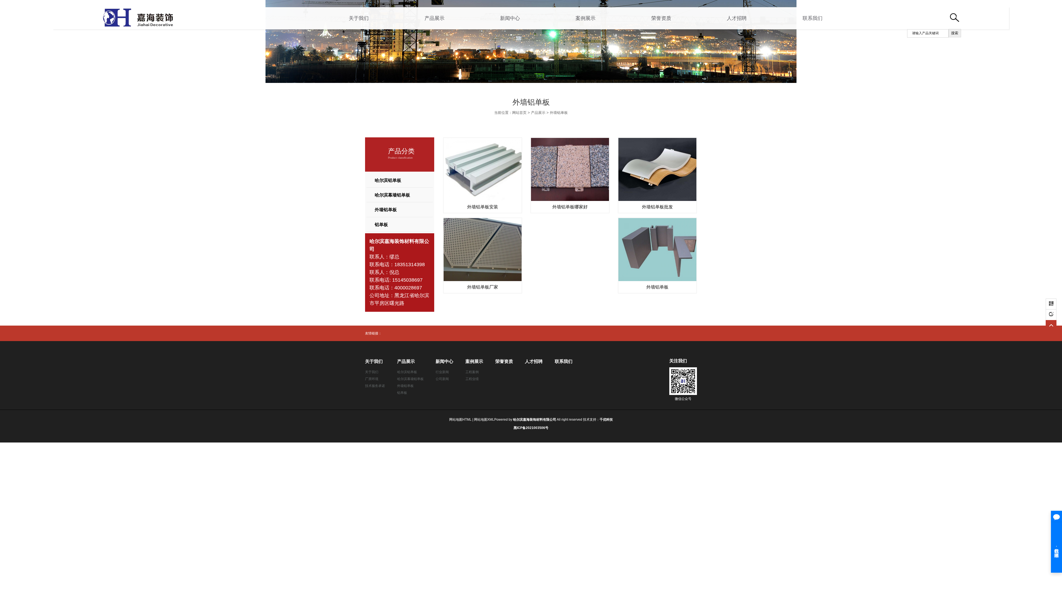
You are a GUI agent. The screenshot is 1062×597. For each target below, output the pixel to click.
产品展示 (434, 18)
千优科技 (606, 419)
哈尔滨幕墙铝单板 (392, 195)
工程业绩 (472, 379)
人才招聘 (737, 18)
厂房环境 (371, 379)
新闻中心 (510, 18)
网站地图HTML (460, 419)
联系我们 (812, 18)
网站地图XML (484, 419)
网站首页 (519, 113)
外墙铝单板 (559, 113)
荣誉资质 (661, 18)
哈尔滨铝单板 (388, 180)
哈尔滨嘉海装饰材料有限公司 (534, 419)
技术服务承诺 (375, 386)
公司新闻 (442, 379)
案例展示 (585, 18)
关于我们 (359, 18)
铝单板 (381, 224)
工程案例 (472, 372)
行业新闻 (442, 372)
